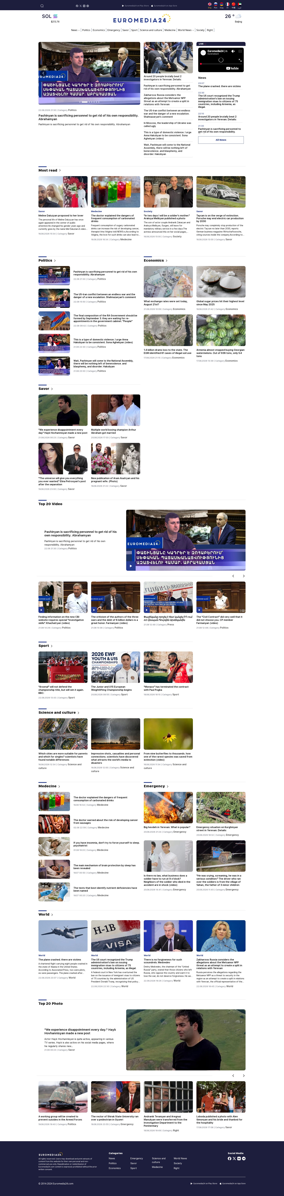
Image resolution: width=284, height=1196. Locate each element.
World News (180, 1158)
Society (200, 30)
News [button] (74, 30)
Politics (86, 30)
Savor (125, 30)
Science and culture (151, 30)
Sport (134, 30)
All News (221, 140)
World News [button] (185, 30)
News (112, 1158)
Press (65, 624)
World (176, 239)
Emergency (113, 30)
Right (210, 30)
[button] (135, 73)
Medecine (169, 30)
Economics (99, 30)
